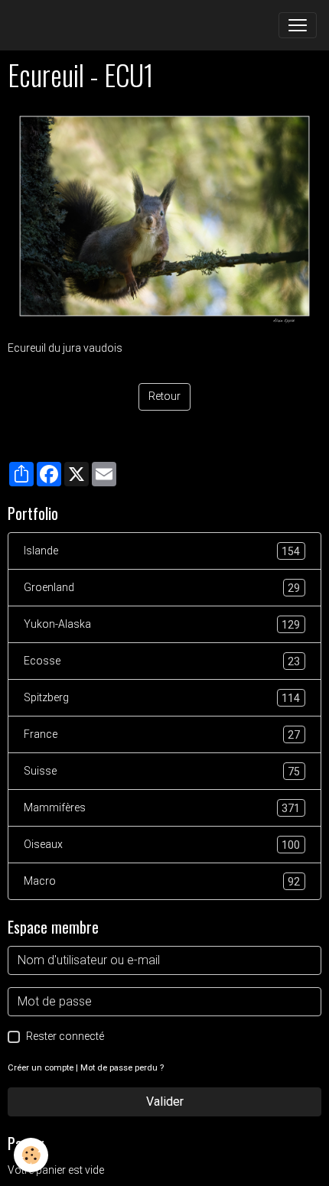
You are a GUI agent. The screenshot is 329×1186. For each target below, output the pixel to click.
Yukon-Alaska (162, 624)
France (162, 734)
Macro (162, 881)
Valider (165, 1101)
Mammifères (162, 807)
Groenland (162, 587)
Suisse (162, 771)
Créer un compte (40, 1068)
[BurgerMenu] (298, 25)
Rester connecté (65, 1036)
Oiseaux (162, 844)
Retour (164, 396)
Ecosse (162, 661)
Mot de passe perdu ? (122, 1068)
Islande (162, 550)
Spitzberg (162, 697)
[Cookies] (31, 1155)
